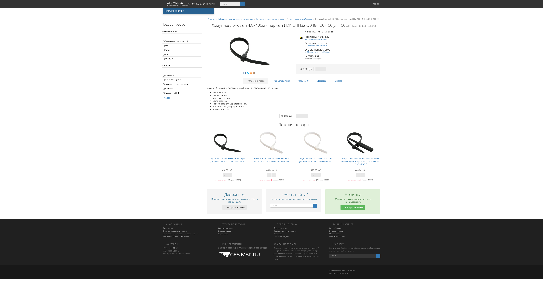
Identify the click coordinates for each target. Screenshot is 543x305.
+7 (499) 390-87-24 (170, 248)
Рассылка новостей (337, 236)
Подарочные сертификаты (285, 231)
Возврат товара (224, 231)
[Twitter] (248, 73)
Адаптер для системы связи (176, 84)
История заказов (336, 231)
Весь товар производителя (316, 39)
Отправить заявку (236, 207)
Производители (280, 228)
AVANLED (169, 59)
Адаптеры (169, 88)
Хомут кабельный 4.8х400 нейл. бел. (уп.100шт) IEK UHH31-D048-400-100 (271, 160)
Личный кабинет (336, 228)
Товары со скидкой (281, 236)
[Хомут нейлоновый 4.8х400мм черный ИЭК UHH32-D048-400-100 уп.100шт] (249, 51)
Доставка (321, 80)
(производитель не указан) (176, 41)
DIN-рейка (169, 75)
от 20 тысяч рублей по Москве (317, 52)
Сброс (167, 97)
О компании (168, 228)
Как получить (310, 45)
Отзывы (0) (303, 80)
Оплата (338, 80)
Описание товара (257, 80)
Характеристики (281, 80)
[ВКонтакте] (245, 73)
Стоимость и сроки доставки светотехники (181, 234)
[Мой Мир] (254, 73)
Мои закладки (335, 234)
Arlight (167, 50)
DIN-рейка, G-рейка (173, 80)
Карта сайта (223, 234)
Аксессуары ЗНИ (172, 93)
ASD (167, 54)
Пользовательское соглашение (176, 236)
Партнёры (278, 234)
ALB (166, 45)
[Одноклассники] (251, 73)
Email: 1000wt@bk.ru (171, 251)
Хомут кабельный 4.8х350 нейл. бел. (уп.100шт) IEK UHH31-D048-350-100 (316, 160)
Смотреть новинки (354, 207)
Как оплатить (322, 45)
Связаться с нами (225, 228)
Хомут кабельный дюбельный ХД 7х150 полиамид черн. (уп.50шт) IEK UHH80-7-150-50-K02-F (360, 161)
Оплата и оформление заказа (175, 231)
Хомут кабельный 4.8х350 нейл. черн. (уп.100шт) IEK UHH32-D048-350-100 (227, 160)
